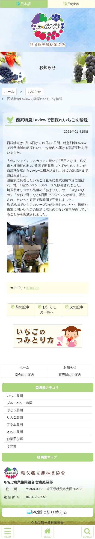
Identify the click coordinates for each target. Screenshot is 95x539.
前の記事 (22, 307)
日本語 (26, 4)
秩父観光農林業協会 (47, 30)
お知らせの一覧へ (48, 309)
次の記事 (76, 307)
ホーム (9, 91)
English (73, 4)
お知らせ (34, 91)
